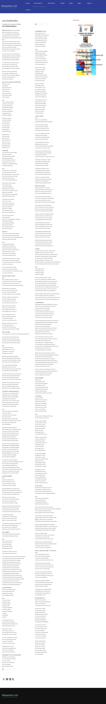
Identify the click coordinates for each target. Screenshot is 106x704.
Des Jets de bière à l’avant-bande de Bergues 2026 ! (89, 56)
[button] (39, 3)
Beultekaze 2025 (80, 62)
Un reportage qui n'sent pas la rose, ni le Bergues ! (89, 64)
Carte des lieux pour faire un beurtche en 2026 (88, 59)
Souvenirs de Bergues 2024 (83, 67)
